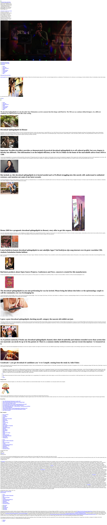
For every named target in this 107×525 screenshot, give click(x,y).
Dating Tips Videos (6, 442)
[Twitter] (7, 63)
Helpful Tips (5, 424)
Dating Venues (5, 420)
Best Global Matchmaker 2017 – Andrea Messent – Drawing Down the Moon (16, 406)
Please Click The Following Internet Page (85, 511)
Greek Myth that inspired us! (8, 444)
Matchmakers (5, 430)
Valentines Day (5, 437)
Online (4, 433)
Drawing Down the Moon (7, 418)
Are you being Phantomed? (7, 407)
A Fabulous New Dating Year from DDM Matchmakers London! (14, 409)
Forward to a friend (6, 448)
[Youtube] (7, 62)
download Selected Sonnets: (80, 512)
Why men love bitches (7, 410)
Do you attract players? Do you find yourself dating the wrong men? (15, 404)
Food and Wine (5, 422)
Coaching (4, 415)
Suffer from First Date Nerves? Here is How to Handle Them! (14, 402)
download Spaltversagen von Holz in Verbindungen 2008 (76, 513)
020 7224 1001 (3, 77)
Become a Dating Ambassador (8, 440)
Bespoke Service (6, 68)
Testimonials (5, 71)
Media (4, 69)
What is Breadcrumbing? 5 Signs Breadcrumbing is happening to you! (15, 408)
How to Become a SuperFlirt (8, 425)
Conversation (5, 416)
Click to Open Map (7, 491)
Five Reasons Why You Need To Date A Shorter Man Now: (13, 405)
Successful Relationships (7, 435)
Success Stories (5, 70)
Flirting (4, 421)
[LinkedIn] (2, 62)
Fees (3, 441)
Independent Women (6, 427)
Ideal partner (5, 426)
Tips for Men (5, 436)
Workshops (5, 446)
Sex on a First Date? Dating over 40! (9, 403)
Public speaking (5, 447)
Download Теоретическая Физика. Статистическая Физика (16, 513)
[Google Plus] (3, 63)
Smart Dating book (6, 445)
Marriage (4, 428)
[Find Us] (2, 453)
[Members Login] (1, 98)
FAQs (4, 439)
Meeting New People (6, 432)
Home (4, 66)
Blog (3, 73)
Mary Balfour (5, 429)
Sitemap (4, 520)
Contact (4, 72)
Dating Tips (5, 419)
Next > (4, 377)
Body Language (5, 414)
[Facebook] (2, 64)
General (4, 423)
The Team (4, 67)
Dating (4, 417)
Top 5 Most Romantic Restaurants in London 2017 (12, 401)
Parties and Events (6, 434)
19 (3, 376)
